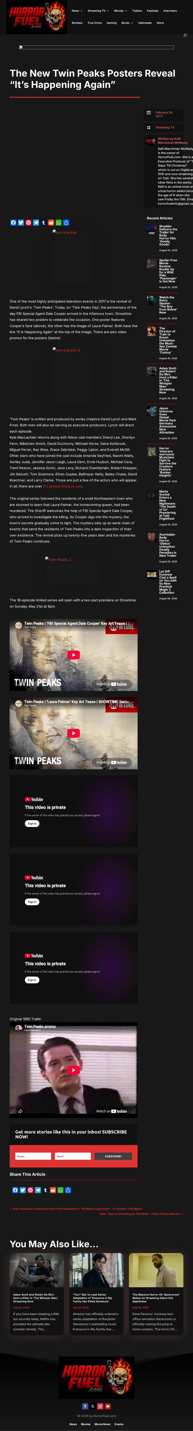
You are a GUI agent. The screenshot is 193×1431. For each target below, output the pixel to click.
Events (119, 1424)
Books (126, 23)
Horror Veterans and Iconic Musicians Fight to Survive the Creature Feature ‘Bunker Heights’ (167, 461)
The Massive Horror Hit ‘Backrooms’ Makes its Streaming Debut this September (156, 1298)
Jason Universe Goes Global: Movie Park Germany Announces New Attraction (167, 420)
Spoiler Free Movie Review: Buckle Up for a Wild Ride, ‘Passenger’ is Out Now (168, 270)
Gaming (112, 23)
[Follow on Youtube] (108, 1406)
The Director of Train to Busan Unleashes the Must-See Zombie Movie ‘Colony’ (168, 340)
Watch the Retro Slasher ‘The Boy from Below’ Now (168, 304)
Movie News (102, 1424)
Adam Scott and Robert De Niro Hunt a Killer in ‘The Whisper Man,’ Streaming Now (168, 380)
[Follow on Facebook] (85, 1406)
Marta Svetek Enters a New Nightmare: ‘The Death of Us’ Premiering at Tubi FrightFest (167, 505)
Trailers (137, 10)
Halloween (145, 23)
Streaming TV (97, 10)
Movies (119, 10)
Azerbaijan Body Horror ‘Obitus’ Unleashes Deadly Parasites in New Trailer (167, 545)
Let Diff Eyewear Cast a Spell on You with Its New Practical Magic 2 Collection (168, 581)
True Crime (94, 23)
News (75, 10)
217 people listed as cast (62, 486)
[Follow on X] (93, 1406)
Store (160, 23)
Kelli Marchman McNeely (173, 140)
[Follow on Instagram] (100, 1406)
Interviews (170, 10)
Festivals (153, 10)
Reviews (77, 23)
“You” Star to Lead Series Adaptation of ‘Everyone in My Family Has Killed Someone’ (92, 1298)
